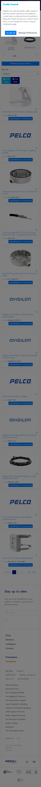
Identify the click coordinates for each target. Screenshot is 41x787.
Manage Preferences (28, 33)
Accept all (10, 33)
